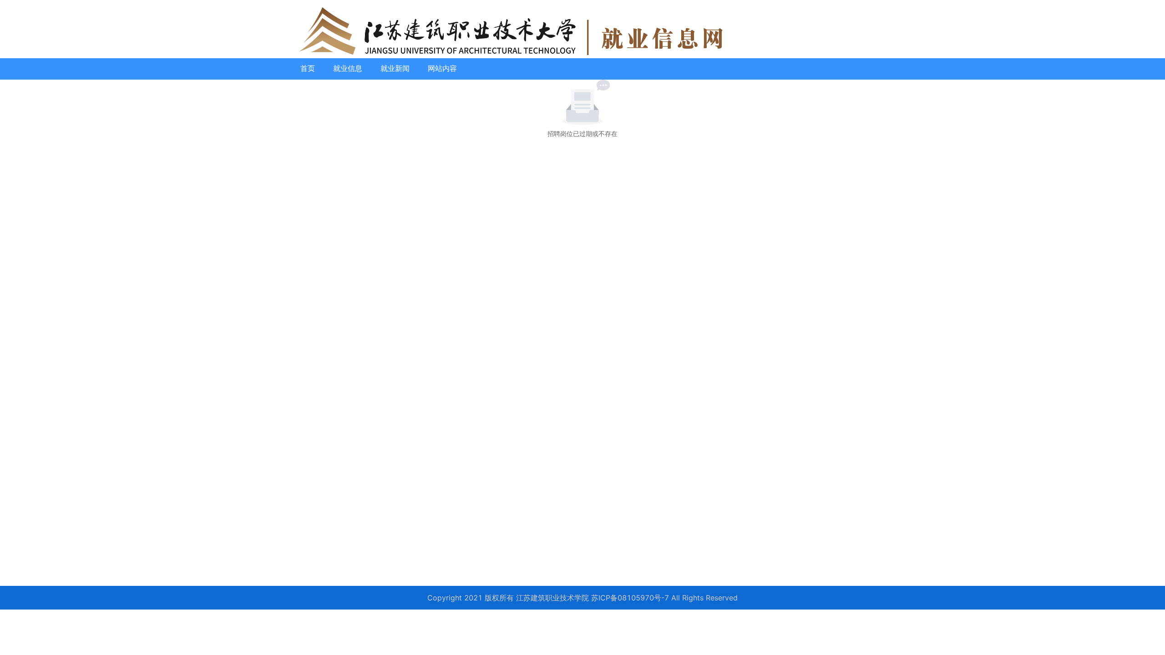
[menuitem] (307, 68)
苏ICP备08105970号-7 (630, 597)
